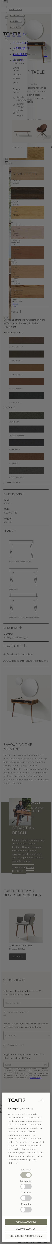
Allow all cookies (26, 1222)
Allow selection (26, 1229)
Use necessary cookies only (26, 1236)
